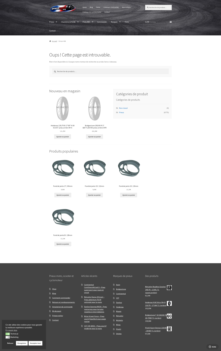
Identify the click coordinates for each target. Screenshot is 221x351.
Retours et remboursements (63, 302)
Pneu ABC (86, 22)
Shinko (119, 333)
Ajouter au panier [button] (62, 137)
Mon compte (126, 7)
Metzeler (119, 316)
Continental (121, 293)
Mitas (118, 325)
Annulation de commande (62, 307)
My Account (56, 311)
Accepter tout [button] (35, 343)
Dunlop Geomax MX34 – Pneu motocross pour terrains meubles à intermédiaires (95, 309)
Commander (102, 22)
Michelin (119, 320)
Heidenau (120, 307)
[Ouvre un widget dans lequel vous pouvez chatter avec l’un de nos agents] (212, 347)
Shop (54, 289)
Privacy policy (57, 315)
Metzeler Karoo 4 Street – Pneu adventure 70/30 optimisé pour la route (94, 299)
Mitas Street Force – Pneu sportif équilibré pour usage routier (95, 319)
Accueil (54, 41)
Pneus (51, 22)
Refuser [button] (10, 343)
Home (85, 7)
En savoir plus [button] (11, 330)
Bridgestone (121, 289)
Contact (107, 12)
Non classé (123, 108)
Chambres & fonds (68, 22)
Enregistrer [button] (21, 343)
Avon (118, 285)
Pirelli (118, 329)
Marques (114, 22)
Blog (91, 7)
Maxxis (118, 311)
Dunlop (119, 302)
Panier (98, 7)
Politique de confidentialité (92, 12)
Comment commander (111, 7)
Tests (127, 22)
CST (117, 298)
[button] (8, 334)
